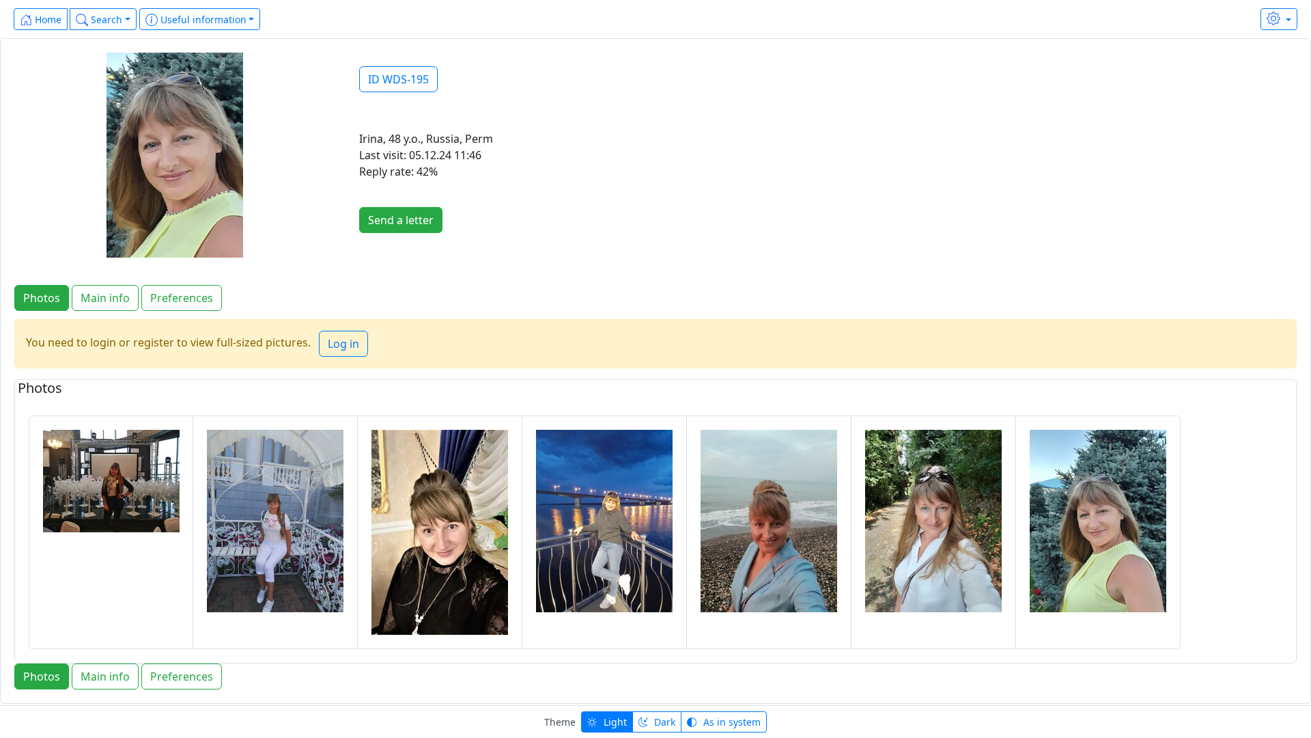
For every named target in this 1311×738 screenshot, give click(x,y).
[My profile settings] (1278, 19)
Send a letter (401, 220)
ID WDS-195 (398, 79)
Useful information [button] (202, 19)
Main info (105, 297)
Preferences (181, 297)
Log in (343, 343)
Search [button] (105, 19)
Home (46, 19)
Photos (41, 297)
